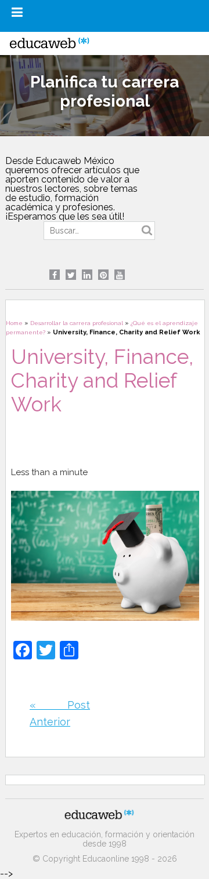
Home (14, 323)
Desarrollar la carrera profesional (76, 323)
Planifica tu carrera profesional (104, 91)
